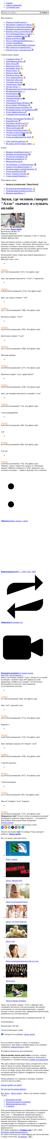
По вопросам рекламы (20, 188)
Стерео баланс (17, 176)
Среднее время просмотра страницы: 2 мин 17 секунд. (23, 236)
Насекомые (14, 68)
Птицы (13, 71)
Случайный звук (13, 7)
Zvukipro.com (25, 1130)
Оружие (13, 87)
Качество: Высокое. (9, 234)
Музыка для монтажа (20, 119)
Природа (13, 73)
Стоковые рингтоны (18, 114)
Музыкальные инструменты (21, 89)
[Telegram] (9, 827)
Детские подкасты (19, 132)
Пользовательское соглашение (18, 1102)
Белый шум (15, 38)
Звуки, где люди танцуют (16, 922)
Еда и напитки (16, 77)
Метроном (14, 161)
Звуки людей (16, 229)
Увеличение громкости (20, 25)
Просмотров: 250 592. (10, 1026)
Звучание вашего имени (21, 169)
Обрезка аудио (16, 22)
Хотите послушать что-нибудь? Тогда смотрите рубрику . (22, 833)
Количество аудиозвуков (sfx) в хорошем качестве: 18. (23, 1018)
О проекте (10, 1106)
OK (30, 1137)
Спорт (12, 101)
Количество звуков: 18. (10, 231)
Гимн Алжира (11, 859)
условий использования (38, 1060)
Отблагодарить (7, 823)
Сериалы (13, 96)
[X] (12, 827)
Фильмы (13, 94)
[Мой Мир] (22, 827)
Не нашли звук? (20, 144)
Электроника (15, 84)
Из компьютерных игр (19, 107)
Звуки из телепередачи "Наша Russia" (22, 184)
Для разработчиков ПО (19, 103)
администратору (17, 1047)
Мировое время (16, 193)
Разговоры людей (17, 123)
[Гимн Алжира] (17, 855)
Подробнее (22, 1137)
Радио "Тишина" (17, 174)
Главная (9, 3)
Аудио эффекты (16, 112)
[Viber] (16, 827)
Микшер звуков (19, 152)
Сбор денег (17, 141)
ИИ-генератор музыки (19, 47)
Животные (14, 66)
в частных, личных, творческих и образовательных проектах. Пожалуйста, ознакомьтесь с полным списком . (24, 1057)
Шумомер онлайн (20, 29)
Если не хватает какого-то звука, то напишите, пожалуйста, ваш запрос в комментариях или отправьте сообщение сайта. (24, 1045)
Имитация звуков (16, 159)
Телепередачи (15, 98)
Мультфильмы (15, 91)
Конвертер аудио (20, 27)
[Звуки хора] (16, 977)
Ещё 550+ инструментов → (12, 675)
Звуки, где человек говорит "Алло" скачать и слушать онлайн (24, 203)
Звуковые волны (18, 154)
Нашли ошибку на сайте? (11, 1085)
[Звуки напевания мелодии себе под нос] (16, 957)
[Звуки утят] (16, 937)
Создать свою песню (20, 45)
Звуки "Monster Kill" (14, 881)
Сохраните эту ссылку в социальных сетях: (19, 825)
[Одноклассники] (5, 827)
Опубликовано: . (8, 1022)
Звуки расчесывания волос (17, 902)
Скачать (4, 270)
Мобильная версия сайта (16, 1104)
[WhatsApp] (19, 827)
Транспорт (14, 80)
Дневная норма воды (20, 191)
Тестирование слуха (21, 164)
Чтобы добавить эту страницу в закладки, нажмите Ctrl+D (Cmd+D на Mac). (22, 1080)
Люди (12, 64)
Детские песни (18, 130)
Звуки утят (10, 941)
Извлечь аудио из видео (19, 31)
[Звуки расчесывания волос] (17, 898)
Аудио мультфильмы (20, 137)
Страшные (14, 59)
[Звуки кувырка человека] (16, 997)
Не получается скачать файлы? (13, 1089)
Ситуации (14, 82)
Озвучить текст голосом (19, 50)
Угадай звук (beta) (17, 157)
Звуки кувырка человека (16, 1001)
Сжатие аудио (18, 36)
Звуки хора (10, 981)
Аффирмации (16, 126)
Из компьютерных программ (21, 110)
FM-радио (15, 128)
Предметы (14, 75)
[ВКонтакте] (2, 827)
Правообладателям (13, 1100)
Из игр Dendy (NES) (18, 105)
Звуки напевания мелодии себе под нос (22, 961)
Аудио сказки (15, 135)
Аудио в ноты (14, 43)
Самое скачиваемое (14, 5)
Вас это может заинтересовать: (13, 838)
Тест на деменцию (20, 41)
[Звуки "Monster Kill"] (17, 876)
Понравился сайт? (9, 816)
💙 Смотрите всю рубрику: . (18, 1034)
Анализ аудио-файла (19, 167)
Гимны (13, 121)
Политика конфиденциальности (14, 1132)
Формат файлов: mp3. (10, 238)
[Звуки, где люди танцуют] (16, 917)
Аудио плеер (16, 171)
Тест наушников (20, 34)
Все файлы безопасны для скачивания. (17, 1051)
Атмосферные (16, 61)
